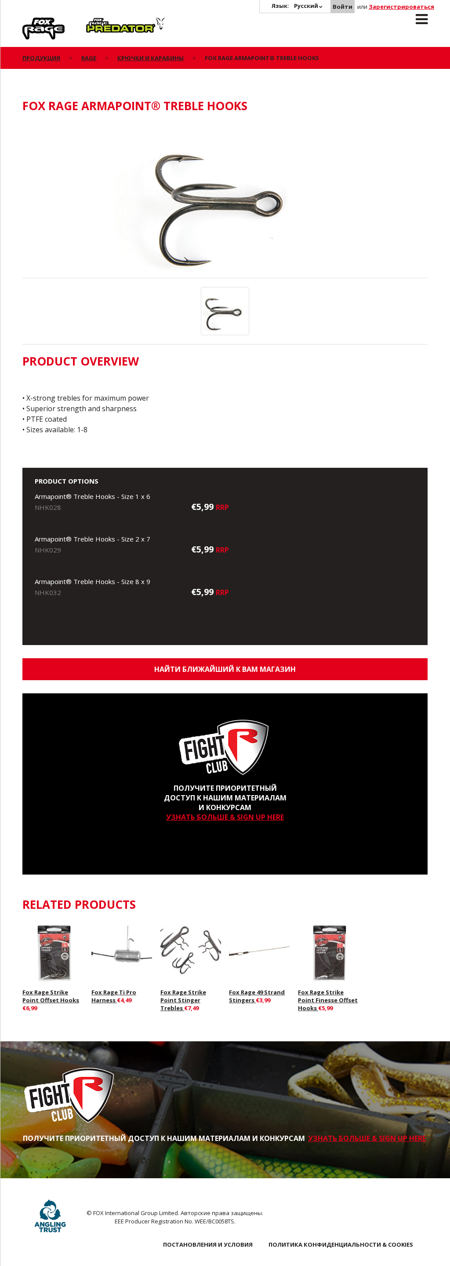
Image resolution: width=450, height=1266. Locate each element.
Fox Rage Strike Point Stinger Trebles (183, 1000)
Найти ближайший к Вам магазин (225, 669)
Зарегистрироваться (401, 7)
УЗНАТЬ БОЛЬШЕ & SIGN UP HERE (225, 817)
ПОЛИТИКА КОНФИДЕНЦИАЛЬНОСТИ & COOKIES (341, 1244)
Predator (101, 22)
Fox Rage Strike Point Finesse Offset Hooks (328, 1000)
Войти (342, 7)
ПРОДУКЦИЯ (41, 58)
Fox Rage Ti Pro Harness (113, 996)
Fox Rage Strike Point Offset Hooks (50, 996)
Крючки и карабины (150, 58)
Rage (30, 22)
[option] (225, 200)
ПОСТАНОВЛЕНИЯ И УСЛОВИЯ (208, 1244)
